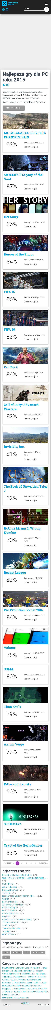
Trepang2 (6, 931)
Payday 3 (6, 917)
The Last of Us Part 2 (36, 977)
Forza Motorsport (10, 908)
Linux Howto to (8, 997)
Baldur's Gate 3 (33, 983)
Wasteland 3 (20, 977)
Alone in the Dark (9, 887)
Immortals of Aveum (11, 928)
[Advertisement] (25, 41)
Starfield (6, 925)
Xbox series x (38, 952)
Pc (26, 952)
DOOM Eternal (8, 968)
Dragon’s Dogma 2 (10, 890)
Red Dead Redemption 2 (23, 971)
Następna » (43, 863)
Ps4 (6, 952)
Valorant (15, 994)
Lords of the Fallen (10, 902)
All (6, 957)
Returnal (6, 994)
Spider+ (5, 899)
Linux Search (22, 997)
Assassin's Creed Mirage (12, 905)
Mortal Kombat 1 (9, 911)
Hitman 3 (18, 991)
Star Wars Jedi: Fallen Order (28, 968)
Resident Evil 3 (26, 974)
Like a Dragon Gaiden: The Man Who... (18, 896)
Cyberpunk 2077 (9, 980)
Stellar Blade (7, 884)
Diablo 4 (9, 991)
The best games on (13, 108)
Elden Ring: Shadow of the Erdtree (17, 875)
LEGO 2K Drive (8, 934)
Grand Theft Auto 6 (23, 985)
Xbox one (16, 952)
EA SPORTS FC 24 (10, 914)
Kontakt (7, 1005)
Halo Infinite (20, 983)
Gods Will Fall (41, 991)
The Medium (28, 991)
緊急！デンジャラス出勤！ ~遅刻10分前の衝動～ (24, 878)
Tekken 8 (6, 893)
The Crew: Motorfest (11, 922)
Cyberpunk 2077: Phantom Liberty (17, 919)
